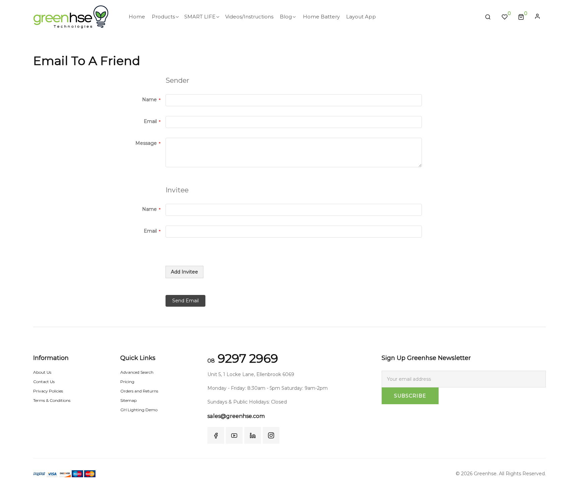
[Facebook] (215, 435)
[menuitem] (136, 17)
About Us (42, 372)
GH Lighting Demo (138, 409)
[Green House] (71, 16)
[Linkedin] (252, 435)
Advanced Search (136, 372)
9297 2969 (242, 358)
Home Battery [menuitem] (321, 16)
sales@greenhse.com (236, 416)
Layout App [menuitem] (361, 16)
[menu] (301, 17)
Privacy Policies (48, 390)
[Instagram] (271, 435)
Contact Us (44, 381)
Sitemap (128, 400)
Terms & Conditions (51, 400)
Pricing (127, 381)
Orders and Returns (139, 390)
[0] (521, 17)
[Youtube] (234, 435)
